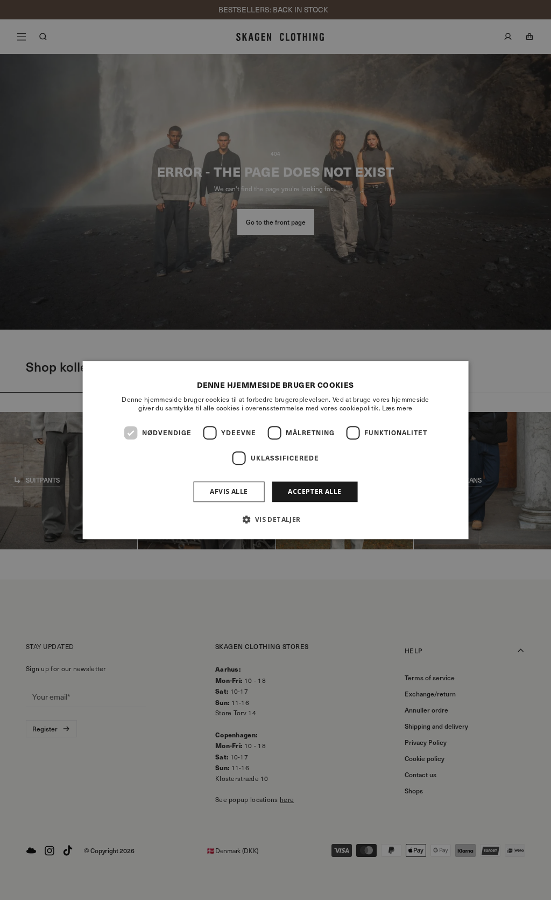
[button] (275, 519)
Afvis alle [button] (229, 491)
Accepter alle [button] (314, 491)
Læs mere (397, 408)
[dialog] (276, 450)
